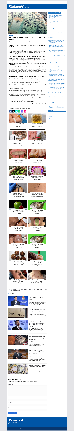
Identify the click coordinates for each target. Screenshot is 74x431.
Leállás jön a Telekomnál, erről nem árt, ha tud (37, 289)
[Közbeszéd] (16, 6)
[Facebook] (10, 111)
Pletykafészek (57, 5)
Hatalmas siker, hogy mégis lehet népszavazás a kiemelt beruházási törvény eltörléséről (36, 352)
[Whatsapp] (19, 111)
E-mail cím (10, 402)
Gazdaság (45, 5)
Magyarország (30, 41)
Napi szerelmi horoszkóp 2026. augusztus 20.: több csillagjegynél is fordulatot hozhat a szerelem (56, 102)
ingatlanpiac (23, 41)
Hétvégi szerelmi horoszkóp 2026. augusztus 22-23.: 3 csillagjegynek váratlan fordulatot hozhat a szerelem (56, 57)
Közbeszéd (16, 41)
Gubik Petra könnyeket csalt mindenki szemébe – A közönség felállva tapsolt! (18, 290)
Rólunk (49, 118)
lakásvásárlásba (41, 78)
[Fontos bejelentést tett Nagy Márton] (18, 296)
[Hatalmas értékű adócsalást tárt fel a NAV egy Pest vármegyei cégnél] (18, 308)
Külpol (31, 5)
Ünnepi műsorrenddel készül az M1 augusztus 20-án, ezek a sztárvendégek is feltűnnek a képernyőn (56, 88)
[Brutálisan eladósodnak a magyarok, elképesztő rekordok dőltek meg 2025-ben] (18, 364)
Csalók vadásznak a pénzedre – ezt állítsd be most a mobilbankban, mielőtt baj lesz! (37, 338)
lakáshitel (26, 41)
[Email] (25, 111)
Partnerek (50, 116)
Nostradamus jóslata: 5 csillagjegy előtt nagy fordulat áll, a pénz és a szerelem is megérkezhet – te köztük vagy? (56, 22)
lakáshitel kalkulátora (32, 60)
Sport (40, 5)
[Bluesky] (16, 111)
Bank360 (20, 41)
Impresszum (50, 114)
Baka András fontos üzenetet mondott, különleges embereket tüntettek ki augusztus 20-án (56, 75)
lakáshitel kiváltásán (21, 92)
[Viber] (22, 111)
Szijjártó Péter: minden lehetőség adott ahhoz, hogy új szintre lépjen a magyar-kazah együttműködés (37, 323)
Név (9, 398)
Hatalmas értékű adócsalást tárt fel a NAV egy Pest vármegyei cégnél (37, 310)
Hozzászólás (11, 384)
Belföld (26, 5)
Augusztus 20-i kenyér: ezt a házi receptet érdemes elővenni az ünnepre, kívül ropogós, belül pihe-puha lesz (56, 46)
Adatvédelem (50, 113)
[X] (13, 111)
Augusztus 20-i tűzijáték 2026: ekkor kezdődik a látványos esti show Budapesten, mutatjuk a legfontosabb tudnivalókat (56, 41)
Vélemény (27, 7)
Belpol (35, 5)
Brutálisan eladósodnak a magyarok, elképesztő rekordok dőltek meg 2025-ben (37, 367)
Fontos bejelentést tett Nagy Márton (37, 297)
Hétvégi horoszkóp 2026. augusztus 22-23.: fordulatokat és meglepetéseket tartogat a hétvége (56, 70)
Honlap (9, 407)
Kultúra (50, 5)
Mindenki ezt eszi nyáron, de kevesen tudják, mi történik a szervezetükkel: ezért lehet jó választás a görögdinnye (56, 36)
